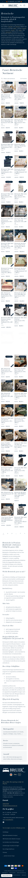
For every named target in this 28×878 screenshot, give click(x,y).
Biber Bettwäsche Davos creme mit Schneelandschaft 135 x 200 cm (7, 348)
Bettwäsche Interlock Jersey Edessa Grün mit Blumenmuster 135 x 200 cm (20, 270)
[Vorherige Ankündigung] (2, 1)
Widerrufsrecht (12, 872)
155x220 (17, 26)
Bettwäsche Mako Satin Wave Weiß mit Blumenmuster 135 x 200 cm (20, 122)
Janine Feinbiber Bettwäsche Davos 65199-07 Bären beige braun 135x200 (7, 445)
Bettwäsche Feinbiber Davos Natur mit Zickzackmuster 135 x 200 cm (20, 371)
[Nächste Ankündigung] (25, 1)
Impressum (24, 875)
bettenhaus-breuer (11, 870)
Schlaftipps (5, 832)
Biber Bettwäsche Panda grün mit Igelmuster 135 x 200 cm (7, 396)
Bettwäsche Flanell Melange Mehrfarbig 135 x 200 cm (20, 146)
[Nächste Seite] (24, 533)
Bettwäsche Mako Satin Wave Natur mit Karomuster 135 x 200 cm (20, 221)
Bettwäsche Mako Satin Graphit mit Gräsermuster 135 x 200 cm (20, 470)
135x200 (10, 26)
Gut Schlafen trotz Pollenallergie (11, 842)
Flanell (24, 28)
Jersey (13, 30)
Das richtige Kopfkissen (8, 849)
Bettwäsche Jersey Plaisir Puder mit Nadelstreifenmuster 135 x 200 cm (20, 97)
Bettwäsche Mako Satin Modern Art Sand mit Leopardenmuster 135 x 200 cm (20, 396)
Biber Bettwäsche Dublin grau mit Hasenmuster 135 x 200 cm (6, 97)
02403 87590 (6, 803)
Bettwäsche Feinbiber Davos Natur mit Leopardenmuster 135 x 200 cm (7, 470)
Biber (14, 28)
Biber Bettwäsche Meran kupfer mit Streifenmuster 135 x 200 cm (6, 295)
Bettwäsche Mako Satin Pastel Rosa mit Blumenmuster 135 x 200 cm (7, 196)
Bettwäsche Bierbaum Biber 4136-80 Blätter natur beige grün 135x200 (20, 495)
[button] (3, 5)
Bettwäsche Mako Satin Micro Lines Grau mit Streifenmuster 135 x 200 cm (7, 147)
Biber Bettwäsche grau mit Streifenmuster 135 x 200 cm (7, 494)
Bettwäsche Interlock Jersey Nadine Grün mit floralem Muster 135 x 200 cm (19, 246)
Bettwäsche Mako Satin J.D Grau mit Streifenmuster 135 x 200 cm (7, 221)
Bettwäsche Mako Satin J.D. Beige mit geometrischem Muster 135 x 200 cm (20, 445)
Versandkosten (9, 819)
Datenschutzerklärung (21, 872)
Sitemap (5, 852)
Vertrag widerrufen (6, 875)
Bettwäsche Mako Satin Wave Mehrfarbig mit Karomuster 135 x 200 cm (7, 122)
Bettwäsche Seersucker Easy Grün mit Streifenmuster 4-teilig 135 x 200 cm (7, 270)
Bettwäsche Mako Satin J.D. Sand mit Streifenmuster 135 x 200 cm (7, 420)
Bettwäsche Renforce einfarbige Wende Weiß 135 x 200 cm (20, 347)
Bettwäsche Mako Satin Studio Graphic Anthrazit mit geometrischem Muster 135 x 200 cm (20, 520)
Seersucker (9, 32)
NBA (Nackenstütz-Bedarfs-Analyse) (11, 838)
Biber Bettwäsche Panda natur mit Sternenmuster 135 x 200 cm (6, 371)
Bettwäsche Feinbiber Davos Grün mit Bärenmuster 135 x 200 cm (20, 420)
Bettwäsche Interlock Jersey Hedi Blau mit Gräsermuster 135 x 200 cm (20, 295)
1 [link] (3, 533)
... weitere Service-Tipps (9, 856)
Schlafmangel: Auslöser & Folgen (11, 845)
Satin (20, 30)
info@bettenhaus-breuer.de (10, 805)
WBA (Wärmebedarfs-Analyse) (10, 835)
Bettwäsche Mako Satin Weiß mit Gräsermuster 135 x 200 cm (20, 320)
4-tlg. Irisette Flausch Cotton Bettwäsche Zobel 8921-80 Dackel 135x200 (7, 519)
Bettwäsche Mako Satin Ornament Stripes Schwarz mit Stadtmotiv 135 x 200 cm (7, 320)
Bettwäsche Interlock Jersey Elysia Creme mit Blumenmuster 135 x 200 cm (20, 171)
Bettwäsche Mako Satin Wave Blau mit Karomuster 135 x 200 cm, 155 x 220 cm (7, 246)
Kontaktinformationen (15, 875)
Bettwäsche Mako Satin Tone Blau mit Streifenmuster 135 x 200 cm (7, 171)
